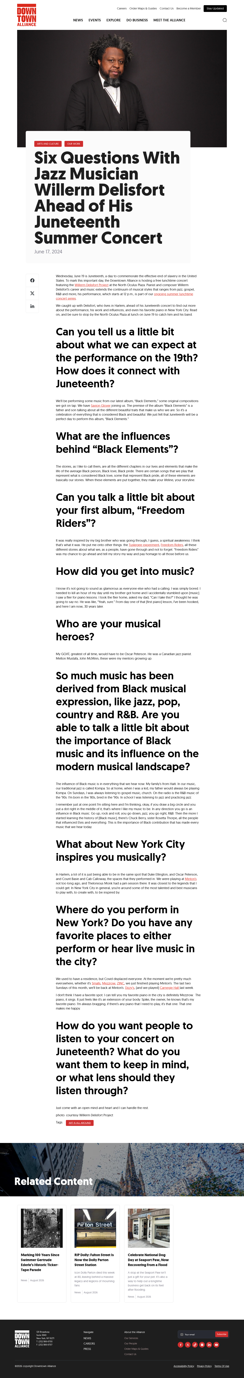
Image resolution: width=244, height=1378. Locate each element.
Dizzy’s (129, 988)
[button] (78, 20)
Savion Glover (101, 406)
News (87, 1338)
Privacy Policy (204, 1366)
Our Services (131, 1338)
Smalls (96, 983)
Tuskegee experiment (144, 545)
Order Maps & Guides (143, 8)
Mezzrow (108, 983)
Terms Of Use (222, 1366)
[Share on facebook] (32, 280)
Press (87, 1349)
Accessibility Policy (184, 1366)
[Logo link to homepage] (26, 15)
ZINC (120, 983)
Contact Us (167, 8)
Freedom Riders (172, 545)
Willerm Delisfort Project (91, 285)
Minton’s (191, 879)
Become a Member (188, 8)
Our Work (73, 143)
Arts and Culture (48, 143)
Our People (130, 1343)
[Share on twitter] (32, 293)
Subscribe (221, 1334)
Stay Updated (215, 8)
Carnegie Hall (170, 988)
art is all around (80, 1122)
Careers (122, 8)
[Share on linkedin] (32, 306)
